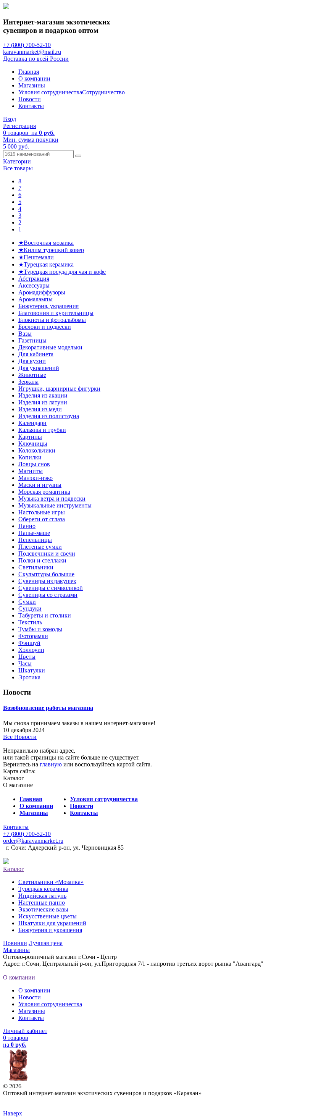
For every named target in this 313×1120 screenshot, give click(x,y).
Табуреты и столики (44, 615)
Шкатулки (31, 670)
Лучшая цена (46, 943)
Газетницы (32, 340)
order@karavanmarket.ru (33, 840)
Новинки (15, 943)
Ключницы (32, 443)
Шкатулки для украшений (52, 923)
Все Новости (20, 737)
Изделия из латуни (42, 402)
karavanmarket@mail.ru (32, 51)
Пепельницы (35, 540)
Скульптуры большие (46, 574)
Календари (32, 423)
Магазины (31, 85)
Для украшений (38, 368)
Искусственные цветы (47, 916)
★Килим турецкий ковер (51, 250)
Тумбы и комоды (40, 629)
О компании (34, 78)
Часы (25, 663)
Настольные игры (41, 512)
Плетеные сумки (40, 546)
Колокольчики (36, 450)
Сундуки (30, 608)
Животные (32, 375)
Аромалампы (35, 299)
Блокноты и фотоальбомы (52, 320)
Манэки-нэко (35, 478)
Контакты (31, 106)
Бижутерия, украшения (48, 306)
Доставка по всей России (36, 58)
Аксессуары (34, 285)
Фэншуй (29, 643)
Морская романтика (44, 491)
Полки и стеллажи (42, 560)
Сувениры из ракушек (47, 581)
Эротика (29, 677)
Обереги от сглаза (41, 519)
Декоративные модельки (50, 347)
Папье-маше (34, 533)
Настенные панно (41, 902)
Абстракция (33, 278)
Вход (9, 119)
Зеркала (28, 381)
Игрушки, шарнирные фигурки (59, 388)
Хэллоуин (31, 649)
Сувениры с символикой (50, 588)
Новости (29, 99)
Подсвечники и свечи (46, 553)
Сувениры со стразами (47, 595)
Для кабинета (35, 354)
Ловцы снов (34, 464)
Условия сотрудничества (50, 92)
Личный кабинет (25, 1031)
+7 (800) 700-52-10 (27, 45)
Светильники (35, 567)
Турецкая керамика (43, 889)
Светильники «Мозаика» (51, 882)
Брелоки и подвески (44, 326)
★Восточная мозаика (46, 242)
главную (51, 764)
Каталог (13, 869)
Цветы (26, 656)
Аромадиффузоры (41, 292)
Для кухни (32, 361)
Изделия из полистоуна (48, 416)
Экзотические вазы (43, 909)
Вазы (25, 333)
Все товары (18, 168)
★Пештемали (36, 257)
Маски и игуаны (39, 485)
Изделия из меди (40, 409)
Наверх (12, 1113)
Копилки (30, 457)
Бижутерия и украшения (50, 930)
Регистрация (19, 126)
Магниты (30, 471)
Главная (28, 71)
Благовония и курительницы (56, 313)
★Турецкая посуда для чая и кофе (62, 271)
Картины (30, 436)
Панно (26, 526)
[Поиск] (78, 156)
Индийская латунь (42, 895)
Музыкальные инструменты (55, 505)
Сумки (27, 601)
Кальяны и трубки (42, 430)
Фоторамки (33, 636)
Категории (17, 161)
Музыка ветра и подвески (52, 498)
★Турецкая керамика (46, 264)
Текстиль (30, 622)
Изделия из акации (43, 395)
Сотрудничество (103, 92)
